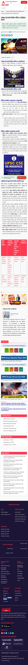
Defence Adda (24, 548)
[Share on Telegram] (4, 35)
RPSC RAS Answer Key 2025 (9, 423)
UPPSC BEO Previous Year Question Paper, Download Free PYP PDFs (12, 461)
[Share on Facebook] (9, 35)
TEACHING (19, 573)
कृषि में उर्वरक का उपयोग (23, 259)
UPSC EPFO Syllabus (20, 514)
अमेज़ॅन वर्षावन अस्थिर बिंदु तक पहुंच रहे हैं (4, 279)
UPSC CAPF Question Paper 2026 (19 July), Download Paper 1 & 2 (13, 465)
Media (4, 595)
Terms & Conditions (18, 658)
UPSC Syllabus (4, 512)
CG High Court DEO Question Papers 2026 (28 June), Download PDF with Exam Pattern (13, 473)
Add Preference (21, 177)
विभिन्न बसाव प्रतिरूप (3, 242)
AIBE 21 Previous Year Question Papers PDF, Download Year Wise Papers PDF (13, 476)
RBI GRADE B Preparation (4, 582)
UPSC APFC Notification (20, 519)
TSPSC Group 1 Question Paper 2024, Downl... (11, 361)
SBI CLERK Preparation (3, 568)
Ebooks (16, 597)
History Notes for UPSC (8, 442)
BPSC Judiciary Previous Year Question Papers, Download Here (13, 480)
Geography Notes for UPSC (9, 444)
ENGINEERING (20, 578)
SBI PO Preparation (5, 565)
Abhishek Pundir (5, 31)
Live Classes (18, 593)
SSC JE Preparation (5, 573)
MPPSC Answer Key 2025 (9, 418)
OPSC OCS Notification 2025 (9, 430)
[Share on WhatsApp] (2, 35)
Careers (7, 598)
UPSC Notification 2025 (8, 426)
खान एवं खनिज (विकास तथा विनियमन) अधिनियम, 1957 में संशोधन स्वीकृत (10, 265)
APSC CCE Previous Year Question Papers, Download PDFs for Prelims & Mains (12, 469)
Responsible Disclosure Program (9, 656)
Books (16, 600)
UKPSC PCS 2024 (5, 536)
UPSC (18, 580)
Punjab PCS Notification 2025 (9, 428)
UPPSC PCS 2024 (5, 529)
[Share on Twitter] (12, 35)
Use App (24, 2)
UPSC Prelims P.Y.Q (5, 514)
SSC (18, 569)
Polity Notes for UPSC (8, 439)
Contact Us (5, 593)
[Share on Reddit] (7, 35)
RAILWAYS (19, 571)
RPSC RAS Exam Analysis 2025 (10, 421)
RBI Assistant (4, 579)
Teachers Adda (23, 543)
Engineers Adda (9, 552)
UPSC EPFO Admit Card (20, 516)
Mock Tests (17, 591)
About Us (5, 591)
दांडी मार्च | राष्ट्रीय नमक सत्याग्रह (17, 259)
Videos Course (18, 595)
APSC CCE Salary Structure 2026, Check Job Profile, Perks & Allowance (13, 484)
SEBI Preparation (5, 571)
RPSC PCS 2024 (5, 533)
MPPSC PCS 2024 (5, 531)
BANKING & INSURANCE (20, 566)
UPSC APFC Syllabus (20, 521)
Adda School (10, 548)
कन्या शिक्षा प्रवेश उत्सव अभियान (10, 242)
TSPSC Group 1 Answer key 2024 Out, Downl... (11, 380)
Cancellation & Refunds (7, 658)
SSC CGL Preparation (3, 576)
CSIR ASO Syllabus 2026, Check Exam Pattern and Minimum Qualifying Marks (14, 457)
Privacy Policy (5, 660)
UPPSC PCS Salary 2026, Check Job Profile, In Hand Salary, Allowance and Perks (13, 492)
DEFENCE (19, 575)
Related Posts (5, 341)
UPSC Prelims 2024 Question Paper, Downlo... (11, 399)
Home (2, 11)
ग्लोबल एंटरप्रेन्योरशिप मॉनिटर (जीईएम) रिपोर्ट (15, 11)
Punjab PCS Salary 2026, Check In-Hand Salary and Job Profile (13, 488)
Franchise (5, 601)
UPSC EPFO (18, 512)
